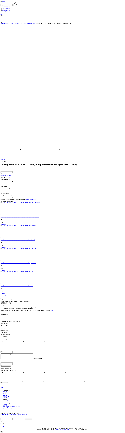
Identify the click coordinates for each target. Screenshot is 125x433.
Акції (4, 393)
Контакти (5, 405)
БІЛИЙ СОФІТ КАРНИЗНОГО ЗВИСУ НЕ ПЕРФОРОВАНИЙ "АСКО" (17, 286)
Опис (4, 295)
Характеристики (6, 296)
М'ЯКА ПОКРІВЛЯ (22, 23)
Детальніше (3, 224)
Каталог (6, 23)
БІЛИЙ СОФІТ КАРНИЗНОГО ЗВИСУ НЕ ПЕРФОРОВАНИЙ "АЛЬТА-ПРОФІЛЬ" (20, 217)
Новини (5, 391)
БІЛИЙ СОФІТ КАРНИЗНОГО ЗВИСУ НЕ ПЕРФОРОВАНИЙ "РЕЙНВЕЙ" (18, 240)
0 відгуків (3, 159)
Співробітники (6, 396)
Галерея (5, 397)
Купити (2, 175)
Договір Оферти (6, 407)
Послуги (5, 395)
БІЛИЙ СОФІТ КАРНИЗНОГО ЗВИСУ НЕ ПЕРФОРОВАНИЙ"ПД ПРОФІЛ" (18, 263)
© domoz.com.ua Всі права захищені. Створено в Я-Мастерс (14, 414)
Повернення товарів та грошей (10, 408)
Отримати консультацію (30, 199)
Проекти (5, 392)
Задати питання (29, 419)
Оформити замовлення (5, 365)
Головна (2, 23)
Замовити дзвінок (4, 12)
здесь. (52, 310)
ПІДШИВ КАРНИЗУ (31, 23)
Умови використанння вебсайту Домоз (11, 406)
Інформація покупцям (8, 400)
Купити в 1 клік (7, 175)
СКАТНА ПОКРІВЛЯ (13, 23)
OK (1, 431)
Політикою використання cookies (62, 429)
